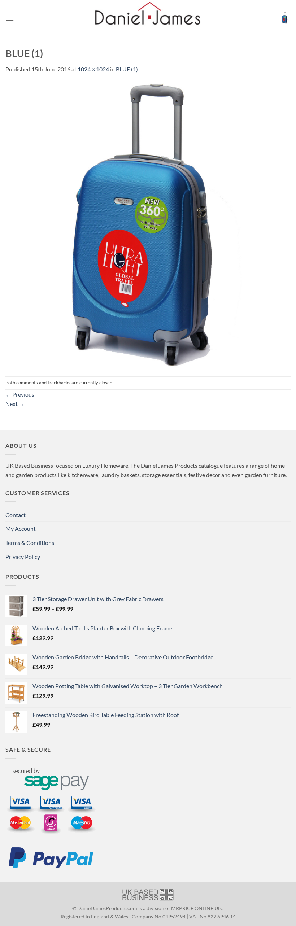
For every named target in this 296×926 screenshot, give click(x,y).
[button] (9, 18)
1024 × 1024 (93, 69)
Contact (15, 514)
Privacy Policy (22, 556)
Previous (19, 394)
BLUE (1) (127, 69)
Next (15, 403)
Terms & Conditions (29, 542)
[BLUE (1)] (148, 224)
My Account (20, 528)
